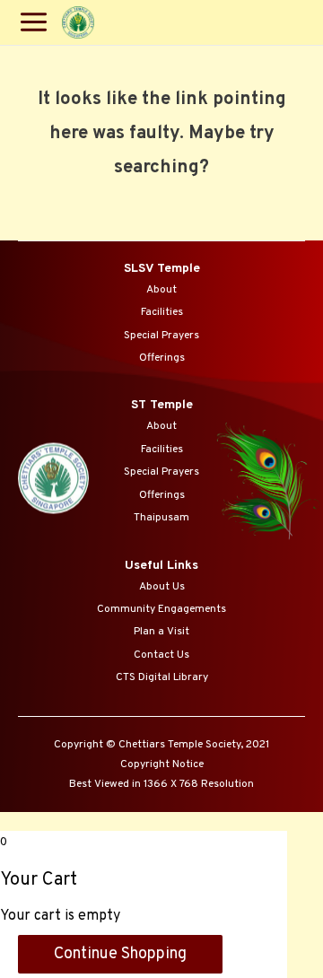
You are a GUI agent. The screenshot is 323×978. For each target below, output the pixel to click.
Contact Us (161, 655)
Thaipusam (161, 518)
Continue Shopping (120, 954)
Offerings (162, 358)
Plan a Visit (161, 631)
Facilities (162, 312)
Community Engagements (161, 609)
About (161, 290)
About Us (162, 587)
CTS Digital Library (162, 677)
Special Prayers (161, 335)
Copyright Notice (162, 764)
